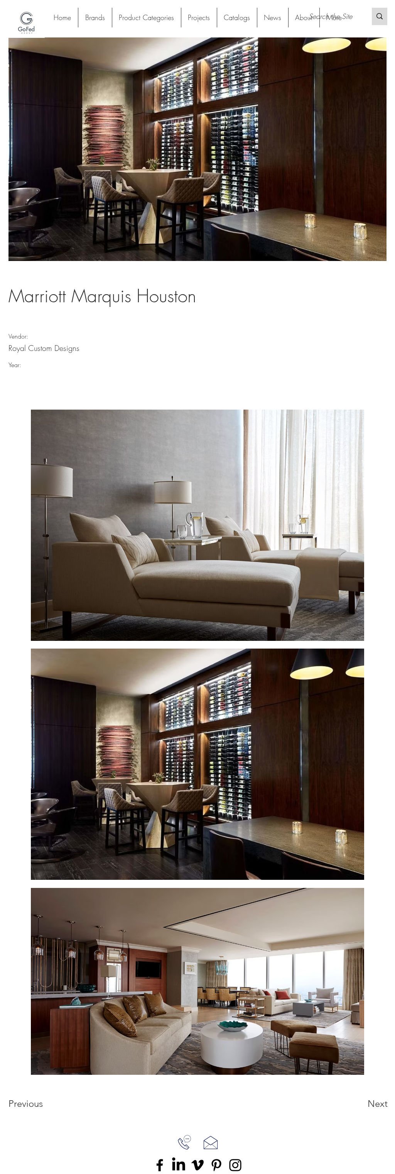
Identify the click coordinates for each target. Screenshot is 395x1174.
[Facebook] (160, 1165)
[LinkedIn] (178, 1165)
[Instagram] (235, 1165)
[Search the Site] (379, 16)
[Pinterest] (216, 1165)
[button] (146, 17)
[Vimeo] (197, 1165)
